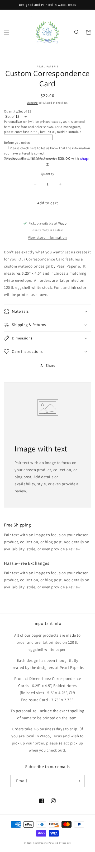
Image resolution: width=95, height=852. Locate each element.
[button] (6, 32)
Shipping (32, 102)
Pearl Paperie (40, 842)
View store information (47, 237)
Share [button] (50, 365)
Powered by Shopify (60, 842)
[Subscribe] (78, 781)
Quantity (47, 174)
